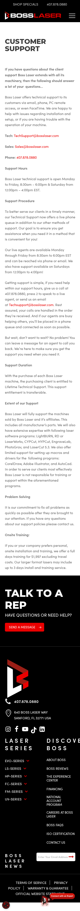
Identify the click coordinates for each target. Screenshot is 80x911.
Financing (55, 789)
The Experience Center (59, 778)
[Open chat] (57, 899)
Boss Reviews (57, 768)
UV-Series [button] (13, 799)
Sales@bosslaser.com (32, 146)
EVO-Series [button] (14, 760)
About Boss (56, 760)
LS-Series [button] (13, 768)
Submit (71, 857)
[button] (72, 15)
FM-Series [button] (14, 791)
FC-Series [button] (13, 783)
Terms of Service (31, 882)
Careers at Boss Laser (60, 814)
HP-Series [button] (13, 776)
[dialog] (6, 905)
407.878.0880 (26, 157)
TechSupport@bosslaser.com (36, 135)
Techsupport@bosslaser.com (31, 304)
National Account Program (54, 800)
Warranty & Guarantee (48, 888)
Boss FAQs (55, 825)
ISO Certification (61, 834)
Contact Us (56, 842)
